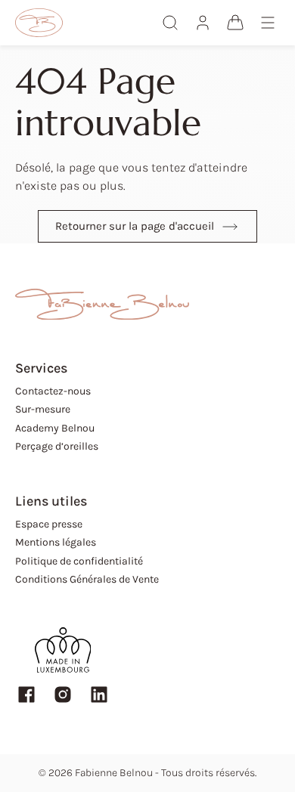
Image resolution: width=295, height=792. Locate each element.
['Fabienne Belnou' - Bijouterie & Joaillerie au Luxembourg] (39, 22)
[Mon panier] (235, 23)
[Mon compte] (203, 23)
